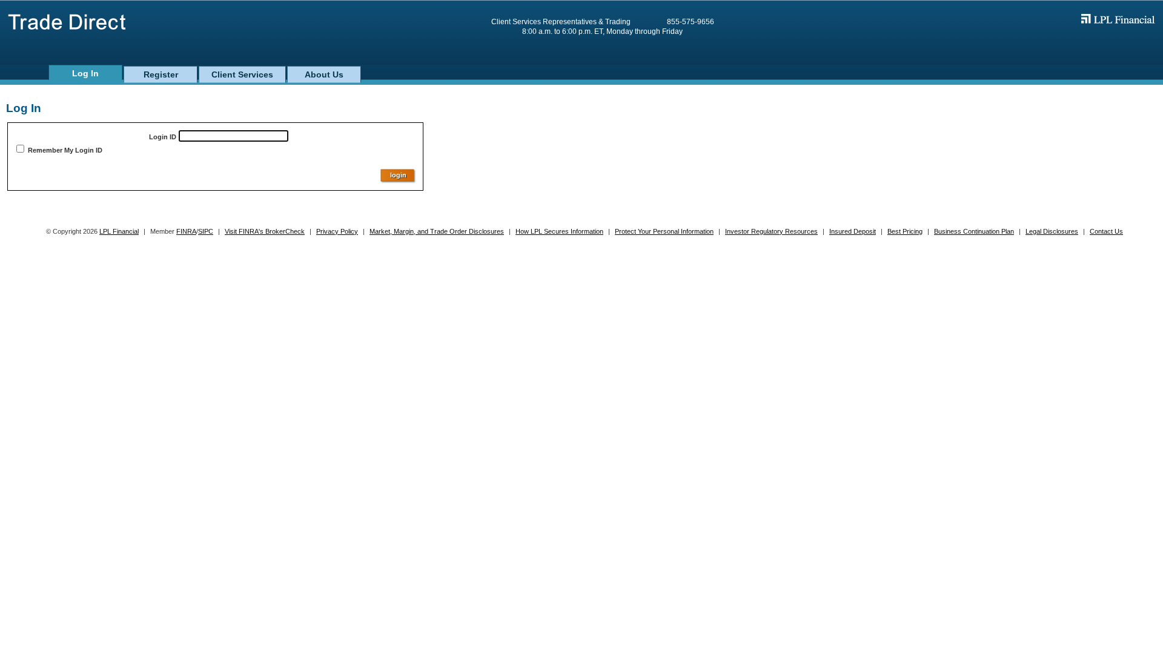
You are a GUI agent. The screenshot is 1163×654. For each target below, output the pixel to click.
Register (161, 74)
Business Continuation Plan (974, 231)
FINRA (186, 231)
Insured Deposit (852, 231)
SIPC (205, 231)
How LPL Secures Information (559, 231)
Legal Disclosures (1051, 231)
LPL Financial (119, 231)
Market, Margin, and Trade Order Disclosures (436, 231)
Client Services (242, 74)
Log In (85, 73)
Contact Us (1106, 231)
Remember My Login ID (65, 150)
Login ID (162, 136)
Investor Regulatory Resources (771, 231)
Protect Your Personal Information (664, 231)
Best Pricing (905, 231)
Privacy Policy (337, 231)
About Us (324, 74)
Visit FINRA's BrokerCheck (265, 231)
